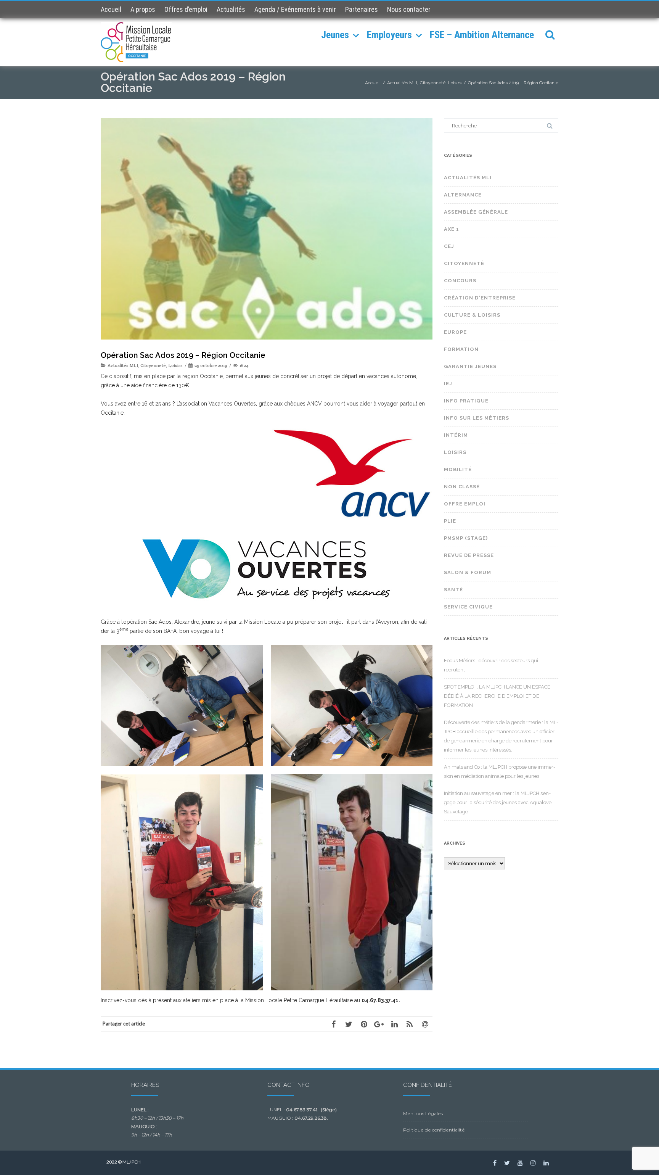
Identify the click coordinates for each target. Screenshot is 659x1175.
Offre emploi (464, 504)
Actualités (231, 9)
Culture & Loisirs (472, 315)
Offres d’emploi (185, 9)
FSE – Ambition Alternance (482, 34)
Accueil (111, 9)
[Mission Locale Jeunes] (138, 42)
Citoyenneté (153, 365)
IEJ (448, 383)
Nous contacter (409, 9)
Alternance (463, 195)
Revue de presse (469, 555)
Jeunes (335, 34)
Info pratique (466, 401)
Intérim (456, 435)
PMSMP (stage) (466, 538)
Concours (460, 280)
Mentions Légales (423, 1113)
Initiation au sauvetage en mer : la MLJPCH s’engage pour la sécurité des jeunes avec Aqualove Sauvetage (497, 802)
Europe (455, 332)
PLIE (450, 521)
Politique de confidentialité (434, 1130)
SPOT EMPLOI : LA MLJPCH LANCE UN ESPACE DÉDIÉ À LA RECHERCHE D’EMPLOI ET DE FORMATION (497, 696)
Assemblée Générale (476, 212)
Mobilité (458, 469)
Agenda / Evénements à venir (295, 9)
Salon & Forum (467, 572)
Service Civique (468, 607)
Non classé (462, 486)
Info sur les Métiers (476, 418)
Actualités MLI (123, 365)
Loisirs (175, 365)
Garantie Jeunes (470, 366)
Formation (461, 349)
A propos (142, 9)
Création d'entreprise (480, 298)
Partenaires (361, 9)
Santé (453, 589)
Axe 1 (451, 229)
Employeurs (389, 34)
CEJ (449, 246)
